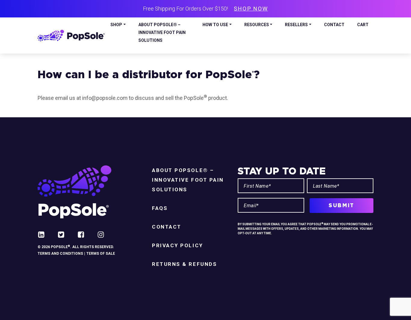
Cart (363, 24)
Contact (334, 24)
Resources (256, 24)
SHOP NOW (251, 8)
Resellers (296, 24)
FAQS (160, 208)
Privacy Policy (177, 245)
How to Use (215, 24)
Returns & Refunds (184, 264)
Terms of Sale (100, 253)
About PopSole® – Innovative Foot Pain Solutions (162, 32)
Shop (116, 24)
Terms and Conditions (60, 253)
